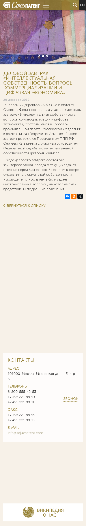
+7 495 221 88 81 (21, 402)
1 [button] (39, 56)
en (82, 5)
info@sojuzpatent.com (25, 433)
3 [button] (46, 56)
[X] (80, 196)
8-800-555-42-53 (22, 392)
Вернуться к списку (25, 206)
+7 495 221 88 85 (21, 415)
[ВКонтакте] (67, 196)
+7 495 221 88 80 (21, 397)
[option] (43, 32)
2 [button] (42, 56)
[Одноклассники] (74, 196)
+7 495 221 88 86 (21, 420)
